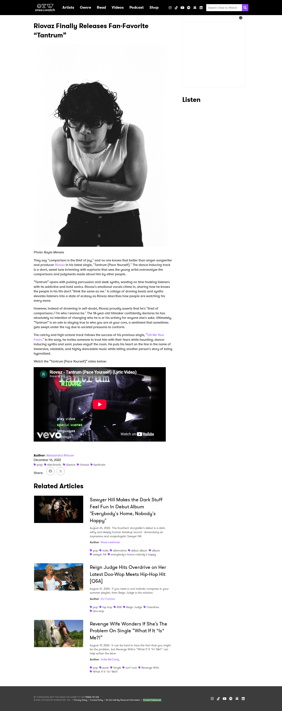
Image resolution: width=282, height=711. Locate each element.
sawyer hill (99, 554)
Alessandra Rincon (60, 455)
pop (40, 464)
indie (105, 550)
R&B (119, 607)
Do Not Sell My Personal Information (123, 700)
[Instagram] (170, 8)
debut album (139, 550)
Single (117, 668)
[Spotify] (189, 8)
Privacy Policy (80, 700)
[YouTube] (182, 8)
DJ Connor (108, 599)
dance (70, 464)
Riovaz (60, 264)
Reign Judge (134, 607)
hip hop (107, 607)
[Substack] (195, 8)
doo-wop (98, 611)
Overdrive (153, 607)
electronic (54, 464)
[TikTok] (176, 8)
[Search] (245, 7)
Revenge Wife (150, 668)
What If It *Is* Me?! (105, 671)
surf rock (131, 668)
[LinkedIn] (201, 8)
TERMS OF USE (92, 697)
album (156, 550)
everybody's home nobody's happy (133, 554)
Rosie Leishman (110, 542)
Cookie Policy (96, 700)
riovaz (84, 464)
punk (105, 668)
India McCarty (110, 659)
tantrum (99, 464)
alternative (120, 550)
